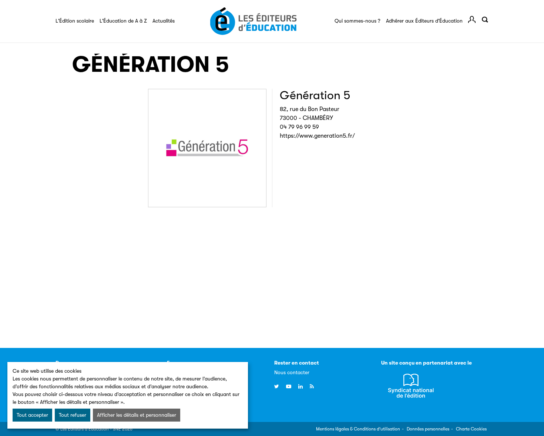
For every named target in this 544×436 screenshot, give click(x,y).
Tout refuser (72, 415)
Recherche (484, 19)
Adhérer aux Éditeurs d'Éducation (424, 21)
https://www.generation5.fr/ (317, 136)
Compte (472, 19)
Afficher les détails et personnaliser (136, 415)
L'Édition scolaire (75, 21)
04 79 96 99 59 (299, 127)
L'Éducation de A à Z (123, 21)
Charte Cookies (471, 429)
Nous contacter (291, 372)
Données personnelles (428, 429)
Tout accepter (32, 415)
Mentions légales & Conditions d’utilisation (358, 429)
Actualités (163, 21)
